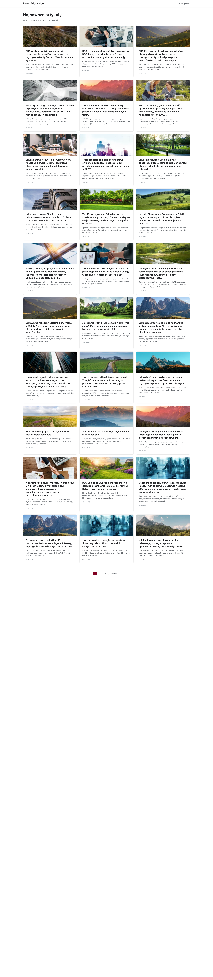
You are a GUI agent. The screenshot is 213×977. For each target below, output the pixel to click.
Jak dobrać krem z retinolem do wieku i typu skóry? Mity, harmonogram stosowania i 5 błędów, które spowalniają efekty (106, 326)
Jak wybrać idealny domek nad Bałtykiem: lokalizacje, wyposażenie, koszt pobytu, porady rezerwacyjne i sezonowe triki (161, 434)
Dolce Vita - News (34, 3)
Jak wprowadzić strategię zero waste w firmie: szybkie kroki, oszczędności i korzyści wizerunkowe (103, 543)
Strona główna (184, 3)
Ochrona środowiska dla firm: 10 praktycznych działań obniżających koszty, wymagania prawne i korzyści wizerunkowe (49, 543)
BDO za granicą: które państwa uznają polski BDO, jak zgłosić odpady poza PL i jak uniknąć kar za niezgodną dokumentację (106, 54)
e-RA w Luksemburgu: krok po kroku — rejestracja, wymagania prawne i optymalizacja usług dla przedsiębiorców (161, 543)
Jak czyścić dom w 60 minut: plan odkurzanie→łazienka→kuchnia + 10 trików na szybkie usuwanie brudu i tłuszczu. (48, 217)
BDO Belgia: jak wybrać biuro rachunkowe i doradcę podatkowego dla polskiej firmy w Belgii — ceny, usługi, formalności (105, 485)
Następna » (114, 573)
